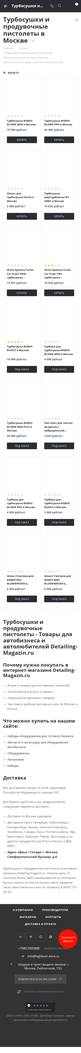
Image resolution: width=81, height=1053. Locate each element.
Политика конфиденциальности (43, 991)
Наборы (13, 766)
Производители (55, 910)
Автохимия (15, 759)
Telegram (30, 937)
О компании (23, 910)
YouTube (40, 937)
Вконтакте (20, 937)
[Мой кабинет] (67, 6)
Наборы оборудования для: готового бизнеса (40, 736)
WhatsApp (50, 937)
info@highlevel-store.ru (43, 956)
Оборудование (18, 753)
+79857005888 (29, 948)
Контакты (53, 917)
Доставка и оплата (40, 924)
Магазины (28, 917)
